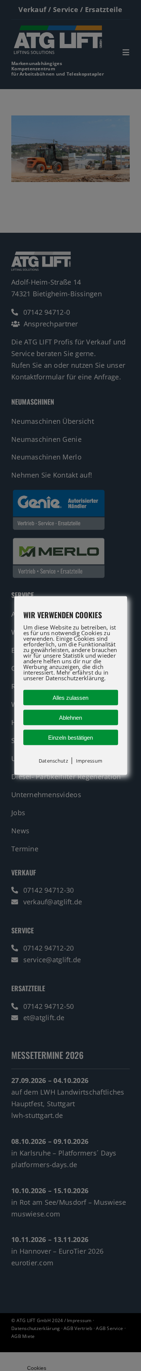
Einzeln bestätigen (70, 737)
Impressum (89, 760)
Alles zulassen (70, 698)
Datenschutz (53, 760)
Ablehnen (70, 717)
